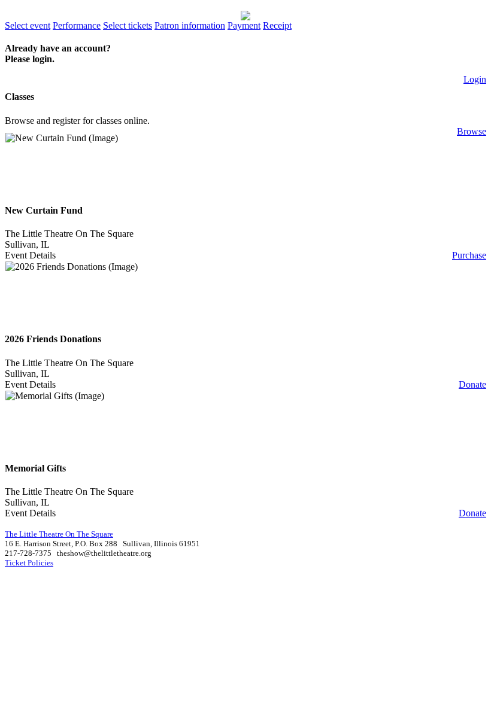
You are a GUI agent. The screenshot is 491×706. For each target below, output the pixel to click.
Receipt (277, 25)
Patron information (189, 25)
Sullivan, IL (27, 244)
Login (474, 79)
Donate (472, 384)
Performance (77, 25)
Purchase (469, 255)
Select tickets (127, 25)
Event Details (30, 255)
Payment (244, 25)
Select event (27, 25)
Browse (471, 131)
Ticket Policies (29, 562)
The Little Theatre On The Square (69, 234)
